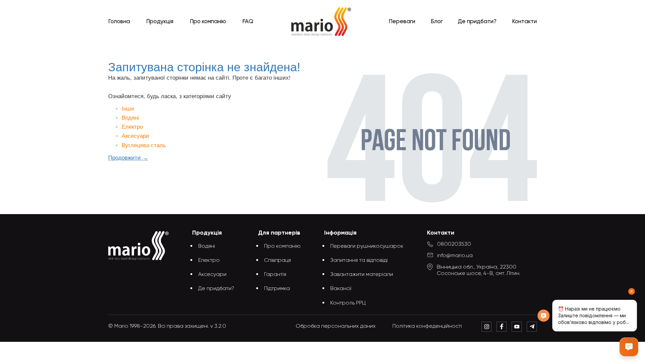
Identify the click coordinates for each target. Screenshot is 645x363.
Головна (119, 22)
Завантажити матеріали (361, 274)
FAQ (247, 22)
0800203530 (454, 244)
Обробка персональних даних (336, 326)
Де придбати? (477, 22)
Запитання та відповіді (359, 260)
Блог (437, 22)
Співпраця (277, 260)
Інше (128, 109)
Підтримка (277, 288)
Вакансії (340, 288)
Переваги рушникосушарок (366, 246)
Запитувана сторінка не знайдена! (333, 48)
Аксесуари (135, 136)
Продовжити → (128, 158)
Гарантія (275, 274)
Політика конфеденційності (427, 326)
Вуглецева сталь (144, 145)
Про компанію (208, 22)
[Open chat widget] (628, 346)
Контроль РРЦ (348, 303)
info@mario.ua (455, 255)
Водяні (130, 118)
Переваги (402, 22)
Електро (132, 127)
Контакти (524, 22)
